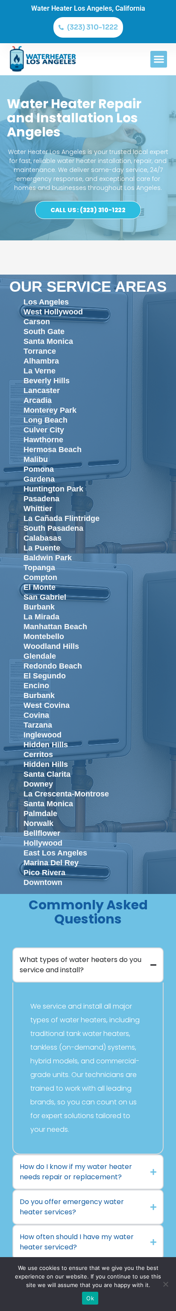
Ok (90, 1298)
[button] (158, 59)
